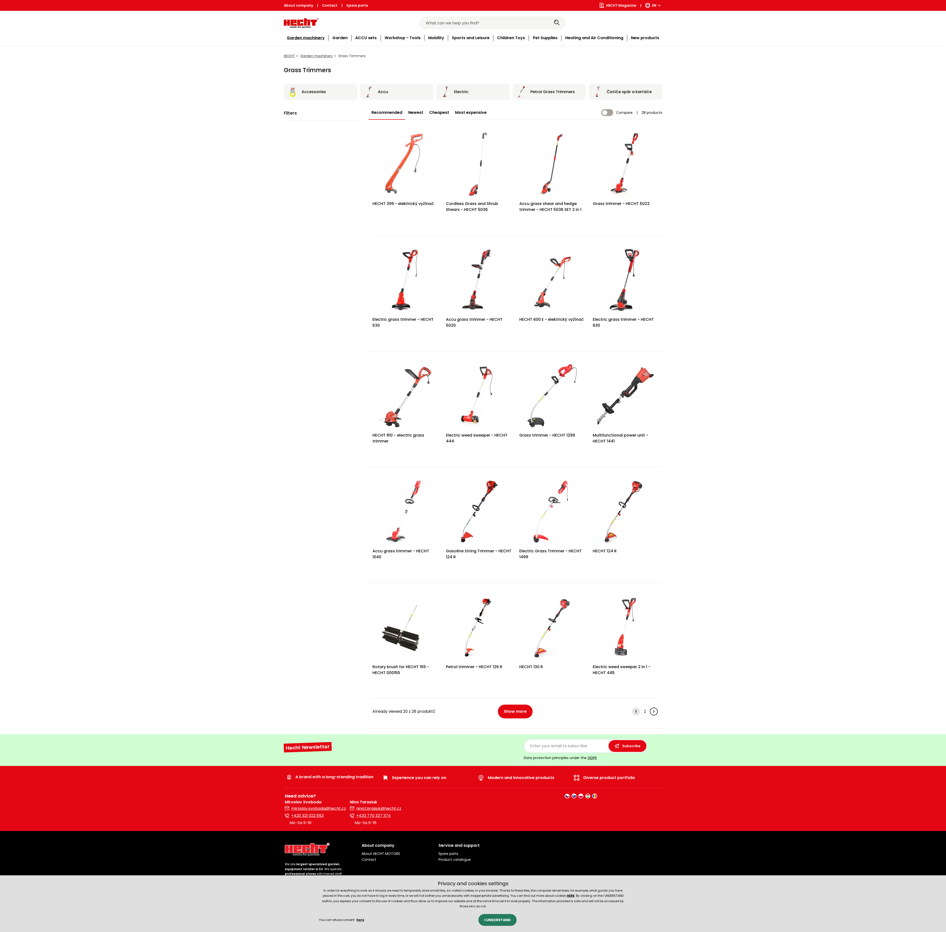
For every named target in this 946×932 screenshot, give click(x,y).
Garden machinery (316, 55)
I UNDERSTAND (497, 919)
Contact (330, 5)
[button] (396, 845)
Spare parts (357, 5)
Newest (415, 112)
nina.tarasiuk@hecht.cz (378, 808)
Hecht (289, 55)
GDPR (592, 757)
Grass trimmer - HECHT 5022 (621, 203)
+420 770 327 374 (373, 815)
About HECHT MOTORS (381, 853)
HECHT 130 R (531, 667)
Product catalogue (455, 859)
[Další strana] (654, 711)
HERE (570, 896)
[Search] (557, 22)
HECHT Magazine (621, 5)
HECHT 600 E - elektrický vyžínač (551, 319)
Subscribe (631, 746)
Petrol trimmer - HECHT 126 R (474, 667)
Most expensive (471, 112)
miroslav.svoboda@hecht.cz (318, 808)
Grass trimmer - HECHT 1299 (547, 435)
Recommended (387, 112)
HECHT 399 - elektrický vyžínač (403, 203)
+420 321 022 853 (307, 815)
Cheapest (439, 112)
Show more (515, 711)
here (360, 920)
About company (298, 5)
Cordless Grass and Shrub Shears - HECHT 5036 (472, 206)
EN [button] (654, 5)
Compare (624, 112)
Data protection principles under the (560, 757)
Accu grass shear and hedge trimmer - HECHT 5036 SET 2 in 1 (550, 206)
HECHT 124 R (605, 551)
